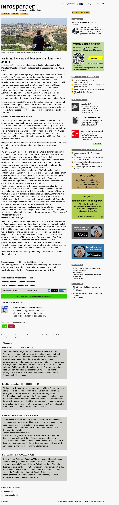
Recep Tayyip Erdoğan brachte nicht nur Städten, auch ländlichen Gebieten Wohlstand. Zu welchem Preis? (92, 136)
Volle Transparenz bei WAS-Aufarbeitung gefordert (87, 294)
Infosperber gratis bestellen (80, 12)
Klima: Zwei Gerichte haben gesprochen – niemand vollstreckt (89, 163)
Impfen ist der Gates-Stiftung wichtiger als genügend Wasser (89, 86)
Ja (5, 326)
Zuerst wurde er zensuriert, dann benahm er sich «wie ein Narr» (88, 158)
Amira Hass (42, 107)
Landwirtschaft (86, 104)
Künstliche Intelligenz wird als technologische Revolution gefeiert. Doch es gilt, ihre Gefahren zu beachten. (91, 123)
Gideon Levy (24, 107)
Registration (92, 4)
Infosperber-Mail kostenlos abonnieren (69, 502)
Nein (11, 326)
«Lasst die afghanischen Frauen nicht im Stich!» (88, 168)
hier (14, 214)
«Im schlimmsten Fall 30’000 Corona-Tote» (89, 89)
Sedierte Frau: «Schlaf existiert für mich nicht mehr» (87, 276)
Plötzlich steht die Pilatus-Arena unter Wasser (86, 288)
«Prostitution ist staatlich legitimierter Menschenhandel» (86, 269)
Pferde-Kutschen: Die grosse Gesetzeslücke (84, 93)
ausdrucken (33, 290)
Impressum (100, 502)
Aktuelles (5, 14)
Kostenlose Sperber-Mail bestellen (34, 296)
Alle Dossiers (97, 143)
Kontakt (85, 502)
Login (85, 4)
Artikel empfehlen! (10, 290)
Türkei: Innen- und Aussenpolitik (92, 131)
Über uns (15, 14)
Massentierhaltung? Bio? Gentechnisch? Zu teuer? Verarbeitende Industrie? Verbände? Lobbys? (89, 109)
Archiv (99, 4)
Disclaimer (92, 502)
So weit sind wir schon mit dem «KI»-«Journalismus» (85, 81)
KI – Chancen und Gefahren (90, 118)
